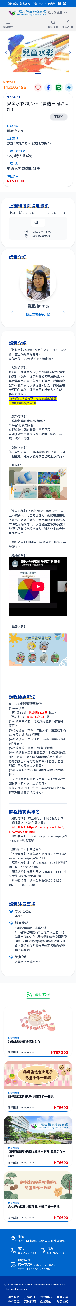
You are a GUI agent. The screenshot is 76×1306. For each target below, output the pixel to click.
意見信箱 (30, 1301)
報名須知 (25, 3)
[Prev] (5, 52)
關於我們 (14, 1297)
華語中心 (37, 3)
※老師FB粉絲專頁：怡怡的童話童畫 (33, 398)
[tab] (38, 73)
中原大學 (50, 3)
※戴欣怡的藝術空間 (22, 403)
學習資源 (14, 1301)
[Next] (70, 52)
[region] (38, 52)
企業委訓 (46, 1301)
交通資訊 (12, 3)
